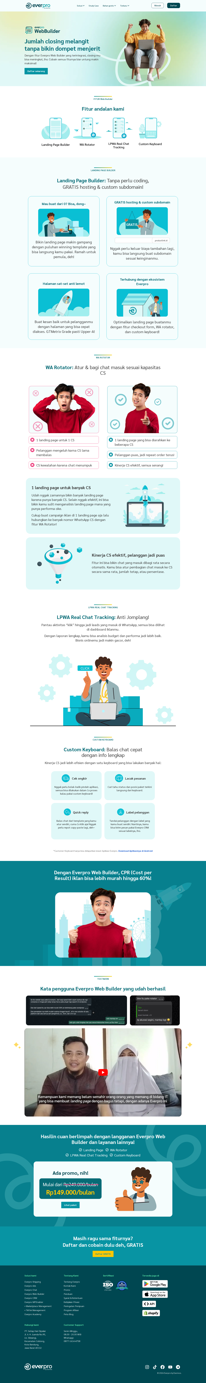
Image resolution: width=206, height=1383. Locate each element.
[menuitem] (81, 6)
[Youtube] (170, 1367)
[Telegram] (177, 1367)
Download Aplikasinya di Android (135, 850)
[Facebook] (162, 1367)
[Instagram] (147, 1367)
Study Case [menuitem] (94, 5)
